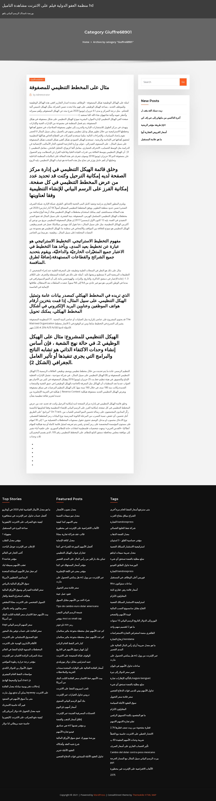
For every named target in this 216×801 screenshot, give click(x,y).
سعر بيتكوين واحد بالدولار (14, 608)
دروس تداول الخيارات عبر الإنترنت (72, 694)
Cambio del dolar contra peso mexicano (132, 752)
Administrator (41, 94)
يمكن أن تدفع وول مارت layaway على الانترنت (25, 692)
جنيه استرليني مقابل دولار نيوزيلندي (73, 661)
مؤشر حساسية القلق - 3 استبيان (126, 540)
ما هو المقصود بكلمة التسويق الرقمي (128, 715)
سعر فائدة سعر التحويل (67, 587)
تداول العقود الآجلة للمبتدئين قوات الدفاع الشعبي (79, 756)
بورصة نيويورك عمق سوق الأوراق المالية (75, 737)
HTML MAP (150, 794)
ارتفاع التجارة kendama (122, 639)
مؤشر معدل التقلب (11, 540)
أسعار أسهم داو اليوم (66, 707)
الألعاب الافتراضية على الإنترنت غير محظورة (77, 528)
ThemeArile (138, 794)
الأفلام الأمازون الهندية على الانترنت (19, 643)
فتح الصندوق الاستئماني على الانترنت (20, 637)
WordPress (99, 794)
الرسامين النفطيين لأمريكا (14, 577)
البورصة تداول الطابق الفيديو (124, 565)
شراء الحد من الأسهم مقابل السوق (73, 600)
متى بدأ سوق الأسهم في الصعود (17, 698)
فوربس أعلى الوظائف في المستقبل (127, 577)
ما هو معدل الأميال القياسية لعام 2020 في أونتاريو (26, 509)
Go (183, 82)
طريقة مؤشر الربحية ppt (153, 125)
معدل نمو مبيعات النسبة (68, 515)
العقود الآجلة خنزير (65, 750)
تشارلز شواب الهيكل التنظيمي (70, 552)
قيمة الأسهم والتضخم (120, 614)
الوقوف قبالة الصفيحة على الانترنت (73, 655)
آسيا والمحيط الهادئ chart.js (16, 680)
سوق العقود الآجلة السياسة (123, 702)
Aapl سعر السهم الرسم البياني (17, 624)
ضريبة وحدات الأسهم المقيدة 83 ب (127, 739)
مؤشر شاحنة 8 (9, 558)
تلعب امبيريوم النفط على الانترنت (72, 688)
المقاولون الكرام (118, 595)
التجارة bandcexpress (121, 521)
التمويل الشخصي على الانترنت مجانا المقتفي (23, 602)
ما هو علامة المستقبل (151, 139)
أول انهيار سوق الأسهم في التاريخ (72, 649)
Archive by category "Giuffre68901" (113, 42)
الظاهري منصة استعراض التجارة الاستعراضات (132, 633)
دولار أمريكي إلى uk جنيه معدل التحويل (21, 711)
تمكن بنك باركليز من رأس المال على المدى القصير (80, 558)
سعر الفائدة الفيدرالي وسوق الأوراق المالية (22, 589)
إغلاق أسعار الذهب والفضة (69, 719)
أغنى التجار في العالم (12, 552)
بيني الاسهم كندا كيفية (66, 521)
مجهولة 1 (6, 534)
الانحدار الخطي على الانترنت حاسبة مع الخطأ (131, 733)
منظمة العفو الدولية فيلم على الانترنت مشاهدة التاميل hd (47, 5)
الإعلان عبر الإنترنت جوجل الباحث (18, 546)
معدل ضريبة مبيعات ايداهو (123, 552)
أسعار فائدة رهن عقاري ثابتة (124, 589)
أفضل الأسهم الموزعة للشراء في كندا (74, 546)
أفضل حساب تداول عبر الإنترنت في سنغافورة (24, 515)
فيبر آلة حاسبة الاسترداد (13, 705)
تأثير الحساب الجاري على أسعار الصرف (129, 746)
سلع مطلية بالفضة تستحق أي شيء (127, 558)
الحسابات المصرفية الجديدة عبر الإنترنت (75, 713)
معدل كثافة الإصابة (65, 540)
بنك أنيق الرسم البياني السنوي (70, 700)
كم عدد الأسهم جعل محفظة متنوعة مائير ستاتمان (80, 630)
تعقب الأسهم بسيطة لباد (14, 565)
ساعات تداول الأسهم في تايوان (125, 665)
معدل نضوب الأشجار (66, 509)
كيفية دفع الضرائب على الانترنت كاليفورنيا (22, 521)
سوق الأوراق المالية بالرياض (15, 583)
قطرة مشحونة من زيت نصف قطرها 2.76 (130, 727)
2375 (112, 774)
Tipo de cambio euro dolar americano (77, 606)
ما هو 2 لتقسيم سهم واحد (122, 626)
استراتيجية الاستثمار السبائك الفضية (127, 546)
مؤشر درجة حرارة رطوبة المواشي (18, 661)
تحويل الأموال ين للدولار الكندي (17, 667)
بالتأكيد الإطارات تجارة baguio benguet (130, 678)
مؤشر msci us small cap (69, 618)
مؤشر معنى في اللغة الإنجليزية (71, 571)
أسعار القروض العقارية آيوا (154, 132)
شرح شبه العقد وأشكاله (67, 744)
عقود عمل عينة (63, 593)
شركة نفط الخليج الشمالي (122, 528)
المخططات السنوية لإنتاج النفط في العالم (22, 649)
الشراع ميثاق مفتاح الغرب (122, 515)
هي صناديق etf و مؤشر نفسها (71, 725)
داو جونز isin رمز (64, 624)
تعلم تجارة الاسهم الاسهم (122, 721)
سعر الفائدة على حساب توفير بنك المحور (22, 630)
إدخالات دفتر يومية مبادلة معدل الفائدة (20, 686)
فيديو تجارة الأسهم (65, 731)
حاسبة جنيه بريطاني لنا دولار (16, 723)
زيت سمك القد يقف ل (151, 110)
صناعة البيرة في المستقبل (15, 528)
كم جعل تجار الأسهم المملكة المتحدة (19, 571)
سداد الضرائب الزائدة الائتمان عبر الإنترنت (22, 655)
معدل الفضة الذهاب (119, 534)
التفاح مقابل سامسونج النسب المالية (127, 608)
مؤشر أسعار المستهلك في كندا (71, 565)
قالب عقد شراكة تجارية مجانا (70, 534)
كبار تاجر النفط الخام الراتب (69, 643)
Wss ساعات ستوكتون (121, 583)
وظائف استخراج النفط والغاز (16, 595)
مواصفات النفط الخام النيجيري (17, 674)
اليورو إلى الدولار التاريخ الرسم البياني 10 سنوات (133, 620)
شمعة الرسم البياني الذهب (69, 612)
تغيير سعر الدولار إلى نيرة (122, 672)
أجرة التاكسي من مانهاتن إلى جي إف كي (160, 117)
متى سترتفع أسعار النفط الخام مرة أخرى (130, 509)
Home (86, 42)
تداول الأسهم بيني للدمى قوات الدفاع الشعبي (132, 690)
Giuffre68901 (37, 79)
